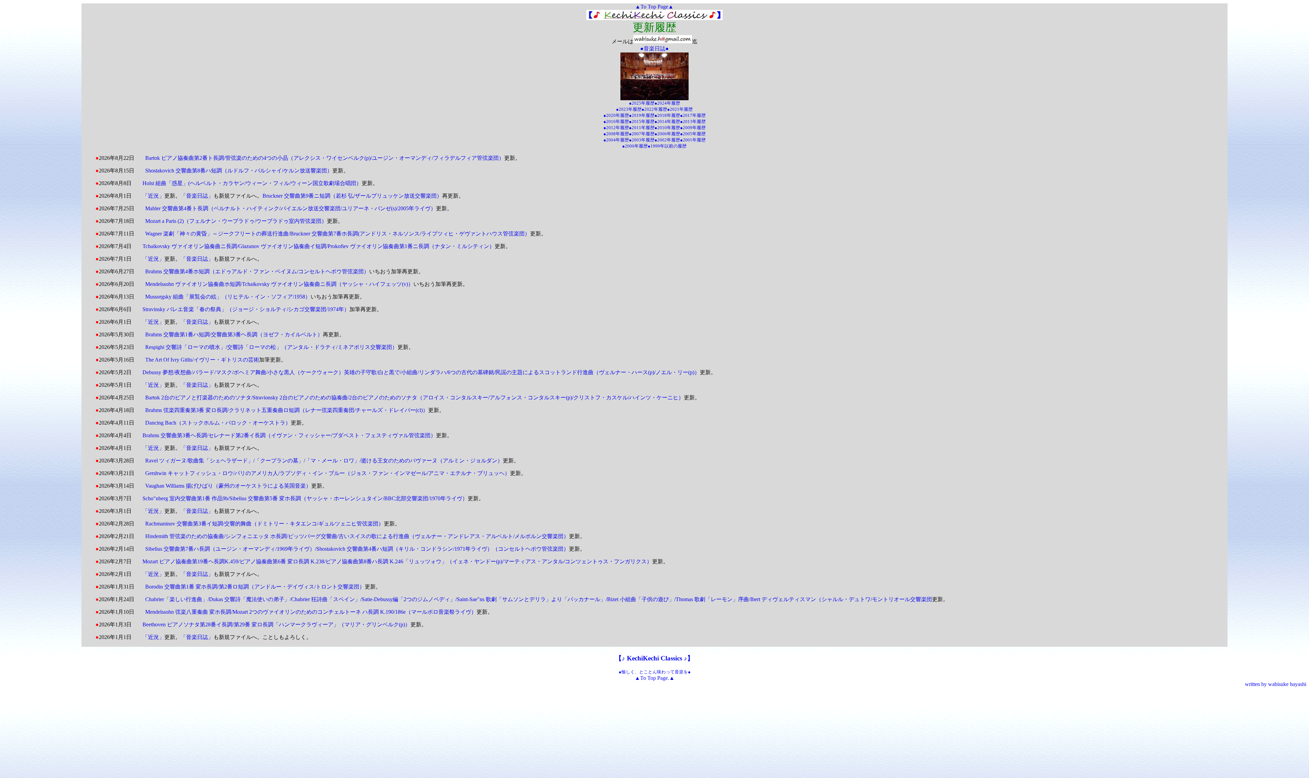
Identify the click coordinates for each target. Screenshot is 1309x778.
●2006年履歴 (667, 133)
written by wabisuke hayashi (1275, 684)
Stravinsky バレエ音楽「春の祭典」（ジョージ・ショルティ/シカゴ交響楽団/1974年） (245, 309)
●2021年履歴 (680, 109)
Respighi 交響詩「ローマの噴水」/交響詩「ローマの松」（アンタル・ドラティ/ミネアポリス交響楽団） (271, 347)
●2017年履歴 (693, 115)
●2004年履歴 (616, 139)
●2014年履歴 (667, 121)
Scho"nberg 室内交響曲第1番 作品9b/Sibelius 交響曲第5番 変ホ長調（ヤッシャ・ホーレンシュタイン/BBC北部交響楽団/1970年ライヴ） (305, 498)
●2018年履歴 (667, 115)
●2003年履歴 (641, 139)
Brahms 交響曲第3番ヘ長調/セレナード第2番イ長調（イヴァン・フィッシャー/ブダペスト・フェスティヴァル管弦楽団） (289, 435)
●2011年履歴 (641, 127)
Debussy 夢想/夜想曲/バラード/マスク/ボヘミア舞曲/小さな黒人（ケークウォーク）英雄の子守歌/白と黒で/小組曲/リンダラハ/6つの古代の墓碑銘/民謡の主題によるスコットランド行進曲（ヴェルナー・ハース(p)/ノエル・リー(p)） (421, 372)
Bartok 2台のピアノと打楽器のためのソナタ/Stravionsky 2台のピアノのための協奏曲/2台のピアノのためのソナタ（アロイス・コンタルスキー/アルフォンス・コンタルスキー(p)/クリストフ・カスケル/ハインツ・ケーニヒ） (414, 397)
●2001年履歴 (693, 139)
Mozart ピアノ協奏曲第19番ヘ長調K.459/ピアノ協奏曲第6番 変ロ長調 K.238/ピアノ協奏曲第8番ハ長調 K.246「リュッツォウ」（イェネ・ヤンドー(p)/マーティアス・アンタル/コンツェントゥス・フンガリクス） (397, 561)
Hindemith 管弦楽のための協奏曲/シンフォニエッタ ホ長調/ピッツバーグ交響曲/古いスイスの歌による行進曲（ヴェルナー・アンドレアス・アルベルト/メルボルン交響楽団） (357, 536)
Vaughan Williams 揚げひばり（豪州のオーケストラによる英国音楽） (228, 486)
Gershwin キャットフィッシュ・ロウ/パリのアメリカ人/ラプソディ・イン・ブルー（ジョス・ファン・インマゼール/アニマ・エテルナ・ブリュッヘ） (327, 473)
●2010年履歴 (667, 127)
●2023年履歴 (629, 109)
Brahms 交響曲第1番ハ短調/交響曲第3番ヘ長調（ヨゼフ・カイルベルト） (234, 334)
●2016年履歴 (616, 121)
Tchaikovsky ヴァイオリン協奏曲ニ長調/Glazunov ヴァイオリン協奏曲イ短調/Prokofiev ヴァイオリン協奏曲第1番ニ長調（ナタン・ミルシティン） (318, 246)
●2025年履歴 (641, 103)
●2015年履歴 (641, 121)
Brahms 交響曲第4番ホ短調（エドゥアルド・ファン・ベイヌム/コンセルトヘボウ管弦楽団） (257, 271)
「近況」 (153, 196)
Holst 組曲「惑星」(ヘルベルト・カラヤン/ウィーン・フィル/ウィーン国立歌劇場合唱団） (252, 183)
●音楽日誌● (654, 48)
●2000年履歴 (635, 146)
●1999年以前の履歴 (667, 146)
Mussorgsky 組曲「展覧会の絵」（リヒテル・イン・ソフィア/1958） (228, 297)
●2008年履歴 (616, 133)
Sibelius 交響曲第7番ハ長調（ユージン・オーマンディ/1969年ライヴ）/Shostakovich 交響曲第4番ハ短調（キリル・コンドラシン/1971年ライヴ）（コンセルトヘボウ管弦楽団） (357, 549)
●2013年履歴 (693, 121)
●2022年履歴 (654, 109)
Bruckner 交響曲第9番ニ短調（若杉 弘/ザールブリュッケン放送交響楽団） (352, 196)
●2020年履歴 (616, 115)
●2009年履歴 (693, 127)
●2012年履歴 (616, 127)
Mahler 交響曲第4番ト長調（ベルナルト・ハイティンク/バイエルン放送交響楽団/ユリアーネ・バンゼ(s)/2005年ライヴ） (290, 208)
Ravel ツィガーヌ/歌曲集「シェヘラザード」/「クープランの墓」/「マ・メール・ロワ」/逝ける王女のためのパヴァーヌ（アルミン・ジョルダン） (324, 460)
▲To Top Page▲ (654, 7)
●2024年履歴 (667, 103)
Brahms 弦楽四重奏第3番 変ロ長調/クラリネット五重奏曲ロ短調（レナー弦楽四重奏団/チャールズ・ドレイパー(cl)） (286, 410)
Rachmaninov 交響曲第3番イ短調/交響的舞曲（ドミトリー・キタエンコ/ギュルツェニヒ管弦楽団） (264, 524)
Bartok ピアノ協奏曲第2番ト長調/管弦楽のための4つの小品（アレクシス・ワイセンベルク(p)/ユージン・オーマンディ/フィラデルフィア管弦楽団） (324, 158)
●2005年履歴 (693, 133)
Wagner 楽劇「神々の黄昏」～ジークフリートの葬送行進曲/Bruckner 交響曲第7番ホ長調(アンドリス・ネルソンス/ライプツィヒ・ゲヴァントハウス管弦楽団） (337, 234)
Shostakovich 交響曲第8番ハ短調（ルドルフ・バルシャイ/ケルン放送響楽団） (238, 170)
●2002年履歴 (667, 139)
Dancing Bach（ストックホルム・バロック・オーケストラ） (218, 423)
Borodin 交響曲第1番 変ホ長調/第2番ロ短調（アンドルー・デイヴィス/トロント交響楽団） (255, 587)
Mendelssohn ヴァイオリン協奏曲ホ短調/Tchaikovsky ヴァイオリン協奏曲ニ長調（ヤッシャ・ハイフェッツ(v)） (279, 284)
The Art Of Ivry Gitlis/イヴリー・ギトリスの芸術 (202, 360)
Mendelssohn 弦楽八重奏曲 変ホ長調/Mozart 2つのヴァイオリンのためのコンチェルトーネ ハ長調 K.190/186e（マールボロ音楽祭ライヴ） (311, 612)
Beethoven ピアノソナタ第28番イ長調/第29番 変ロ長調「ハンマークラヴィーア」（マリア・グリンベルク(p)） (276, 624)
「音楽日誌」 (197, 196)
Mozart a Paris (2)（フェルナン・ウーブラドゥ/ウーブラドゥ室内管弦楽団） (236, 221)
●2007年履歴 (641, 133)
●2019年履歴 (641, 115)
